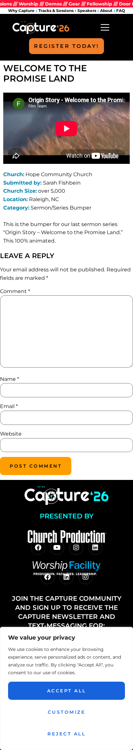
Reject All (66, 734)
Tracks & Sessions (56, 10)
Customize (67, 712)
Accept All (66, 691)
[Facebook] (38, 547)
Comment (15, 291)
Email (9, 406)
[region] (66, 688)
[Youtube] (57, 547)
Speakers (86, 10)
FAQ (120, 10)
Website (11, 434)
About (106, 10)
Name (9, 379)
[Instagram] (76, 547)
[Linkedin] (95, 547)
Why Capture (21, 10)
